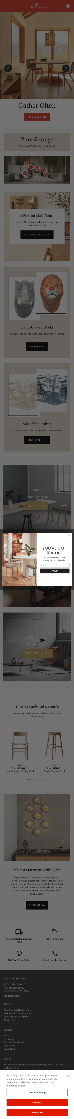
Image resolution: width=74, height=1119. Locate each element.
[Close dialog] (69, 535)
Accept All (37, 1112)
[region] (37, 1094)
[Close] (68, 1076)
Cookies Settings (37, 1092)
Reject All (37, 1102)
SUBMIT (54, 571)
